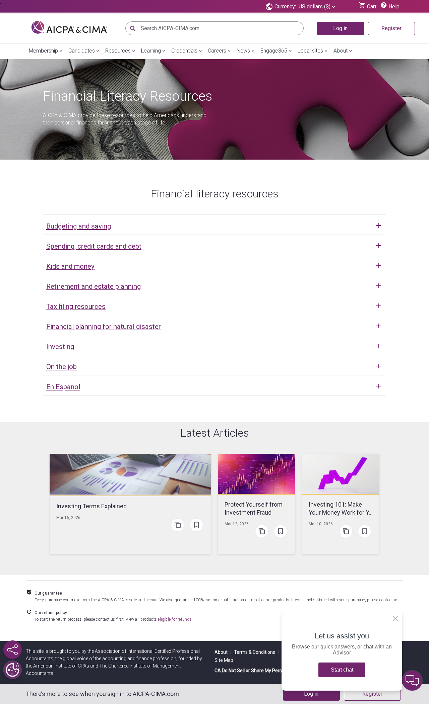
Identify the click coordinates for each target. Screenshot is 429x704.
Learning (151, 51)
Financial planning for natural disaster (103, 327)
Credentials (184, 51)
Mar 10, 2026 (321, 524)
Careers (217, 51)
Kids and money (70, 266)
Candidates (81, 51)
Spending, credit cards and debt (93, 246)
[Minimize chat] (412, 681)
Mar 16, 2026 (68, 517)
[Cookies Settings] (12, 670)
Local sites (310, 51)
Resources (118, 51)
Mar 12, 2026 (237, 524)
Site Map (223, 660)
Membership (43, 51)
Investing (60, 347)
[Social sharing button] (12, 649)
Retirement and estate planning (93, 286)
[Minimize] (395, 618)
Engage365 (273, 51)
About (340, 51)
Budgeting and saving (78, 226)
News (243, 51)
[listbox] (317, 6)
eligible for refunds (174, 619)
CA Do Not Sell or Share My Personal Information (265, 670)
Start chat (342, 670)
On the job (61, 367)
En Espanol (63, 387)
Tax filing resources (76, 306)
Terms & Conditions (256, 652)
